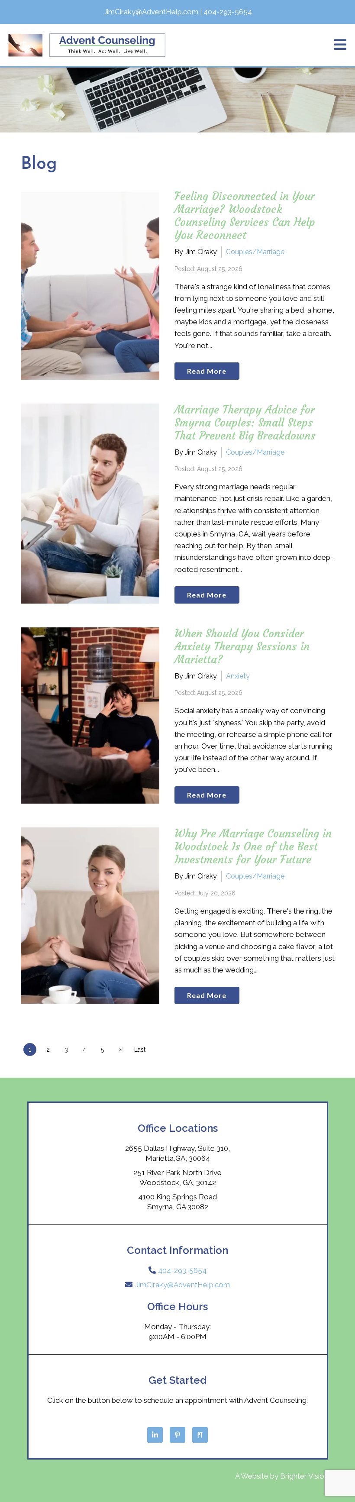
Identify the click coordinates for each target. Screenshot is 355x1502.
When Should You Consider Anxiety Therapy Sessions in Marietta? (242, 646)
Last (139, 1049)
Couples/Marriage (255, 252)
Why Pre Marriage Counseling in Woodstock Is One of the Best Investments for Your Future (253, 846)
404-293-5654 (182, 1270)
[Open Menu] (340, 45)
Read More (206, 371)
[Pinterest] (177, 1435)
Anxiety (238, 676)
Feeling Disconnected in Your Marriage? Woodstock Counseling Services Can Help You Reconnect (244, 216)
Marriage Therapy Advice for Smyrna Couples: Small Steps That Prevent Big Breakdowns (245, 423)
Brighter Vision (304, 1476)
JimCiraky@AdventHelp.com (182, 1284)
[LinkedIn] (155, 1435)
